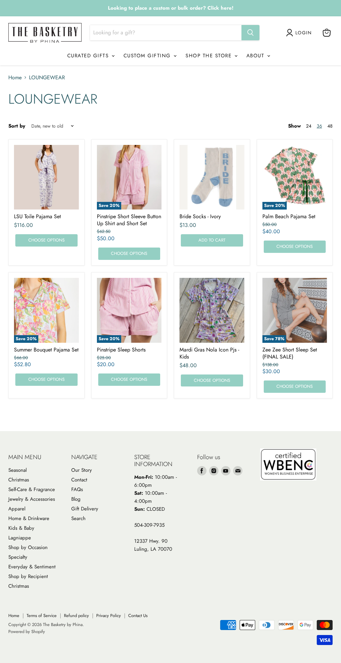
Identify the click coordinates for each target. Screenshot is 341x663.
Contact (79, 479)
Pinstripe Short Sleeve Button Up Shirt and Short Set (129, 220)
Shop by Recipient (28, 576)
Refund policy (76, 615)
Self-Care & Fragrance (31, 489)
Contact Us (138, 615)
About (256, 55)
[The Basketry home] (45, 33)
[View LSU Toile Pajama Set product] (46, 177)
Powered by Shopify (26, 631)
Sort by (16, 126)
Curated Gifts (89, 55)
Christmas (18, 479)
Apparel (16, 508)
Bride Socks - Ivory (200, 216)
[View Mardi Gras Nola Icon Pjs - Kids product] (211, 310)
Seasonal (17, 470)
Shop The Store (209, 55)
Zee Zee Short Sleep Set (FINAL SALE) (289, 353)
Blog (76, 499)
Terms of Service (42, 615)
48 (330, 126)
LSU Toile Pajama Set (37, 216)
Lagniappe (19, 537)
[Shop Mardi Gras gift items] (170, 8)
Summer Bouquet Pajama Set (46, 349)
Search (78, 518)
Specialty (17, 557)
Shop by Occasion (28, 547)
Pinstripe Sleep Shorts (121, 349)
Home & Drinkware (28, 518)
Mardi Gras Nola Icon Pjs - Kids (209, 353)
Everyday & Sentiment (32, 566)
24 (308, 126)
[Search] (250, 32)
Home (15, 78)
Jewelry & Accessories (31, 499)
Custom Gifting (148, 55)
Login (303, 32)
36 (319, 126)
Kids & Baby (21, 528)
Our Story (81, 470)
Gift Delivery (84, 508)
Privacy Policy (108, 615)
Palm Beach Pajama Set (288, 216)
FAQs (77, 489)
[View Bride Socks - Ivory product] (211, 177)
